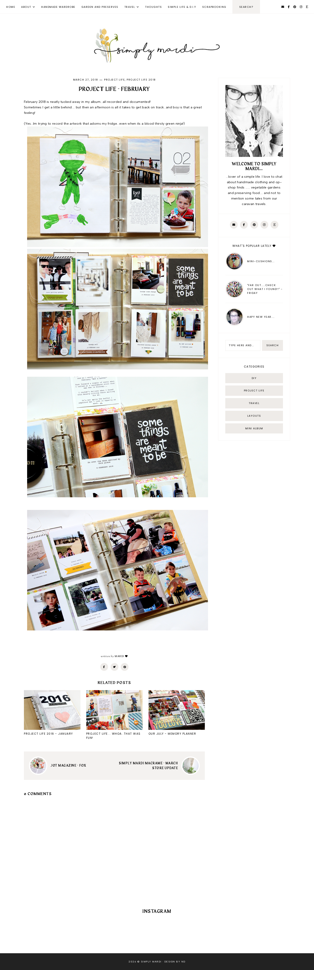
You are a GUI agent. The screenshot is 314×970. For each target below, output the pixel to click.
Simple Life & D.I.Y (182, 7)
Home (10, 7)
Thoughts (153, 7)
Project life (114, 80)
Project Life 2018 (141, 80)
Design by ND (175, 961)
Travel (129, 7)
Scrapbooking (214, 7)
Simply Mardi (151, 961)
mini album (254, 428)
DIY (254, 378)
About (26, 7)
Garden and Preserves (99, 7)
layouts (254, 416)
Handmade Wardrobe (58, 7)
